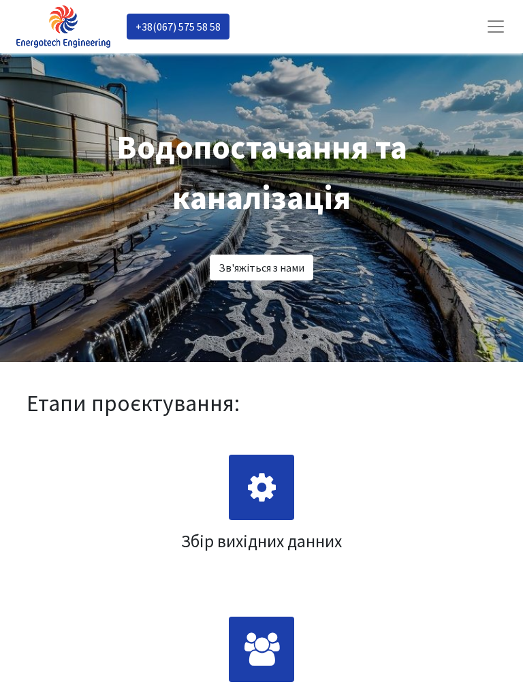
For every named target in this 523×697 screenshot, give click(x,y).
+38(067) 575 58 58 (178, 26)
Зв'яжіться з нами (261, 267)
